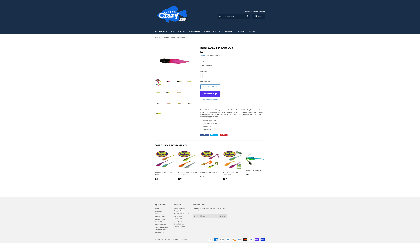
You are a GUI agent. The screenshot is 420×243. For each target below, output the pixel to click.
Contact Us (159, 222)
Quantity (203, 71)
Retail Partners (160, 224)
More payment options (210, 99)
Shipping (203, 55)
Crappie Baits (161, 31)
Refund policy (160, 232)
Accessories (194, 31)
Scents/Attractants (213, 31)
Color (202, 61)
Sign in (247, 11)
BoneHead (178, 216)
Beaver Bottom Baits (181, 213)
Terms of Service (161, 230)
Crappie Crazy (179, 224)
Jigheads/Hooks (178, 31)
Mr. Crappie (178, 221)
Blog (157, 208)
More (251, 31)
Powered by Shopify (180, 239)
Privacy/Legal (160, 216)
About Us (158, 211)
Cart (260, 16)
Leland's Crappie (180, 227)
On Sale (228, 31)
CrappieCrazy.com (161, 227)
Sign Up (223, 216)
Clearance (240, 31)
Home (157, 37)
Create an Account (259, 11)
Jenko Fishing (179, 219)
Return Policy (160, 219)
